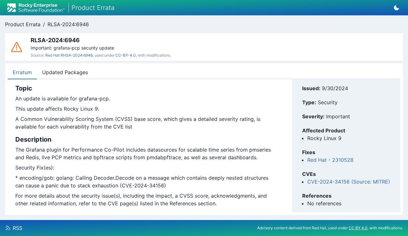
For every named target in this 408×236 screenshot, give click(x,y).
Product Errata (22, 24)
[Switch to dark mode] (396, 7)
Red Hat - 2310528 (330, 160)
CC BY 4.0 (358, 227)
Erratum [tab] (22, 72)
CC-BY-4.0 (125, 55)
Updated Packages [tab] (65, 72)
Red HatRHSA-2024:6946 (69, 55)
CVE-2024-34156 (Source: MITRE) (348, 181)
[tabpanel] (143, 145)
